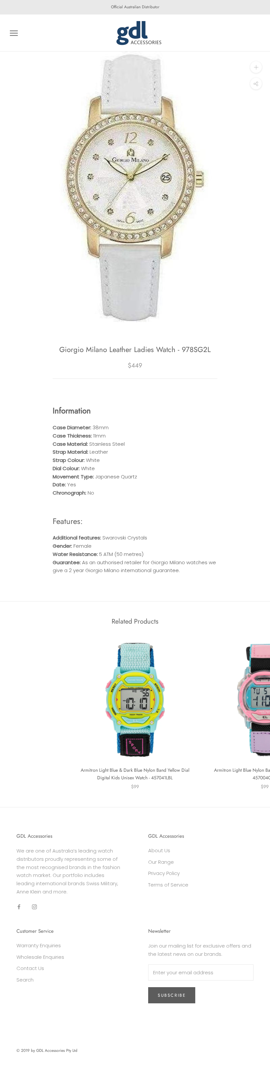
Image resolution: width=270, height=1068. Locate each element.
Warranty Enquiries (38, 945)
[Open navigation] (14, 33)
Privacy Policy (164, 873)
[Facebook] (18, 907)
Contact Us (30, 968)
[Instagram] (34, 907)
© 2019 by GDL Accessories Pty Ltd (46, 1050)
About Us (159, 850)
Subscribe (172, 995)
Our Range (161, 861)
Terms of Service (168, 884)
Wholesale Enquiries (40, 957)
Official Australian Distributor (135, 7)
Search (25, 979)
